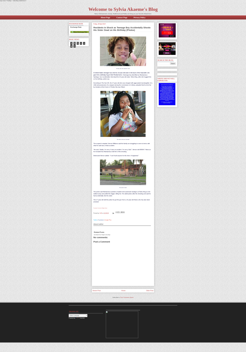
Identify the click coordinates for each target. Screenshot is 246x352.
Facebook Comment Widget (99, 208)
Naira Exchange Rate (80, 32)
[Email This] (116, 212)
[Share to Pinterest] (124, 212)
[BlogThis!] (118, 212)
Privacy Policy (139, 17)
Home (123, 290)
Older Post (149, 290)
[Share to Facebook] (122, 212)
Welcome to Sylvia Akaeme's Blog (123, 9)
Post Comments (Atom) (126, 297)
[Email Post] (113, 213)
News (106, 208)
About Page (105, 17)
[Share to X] (120, 212)
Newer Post (97, 290)
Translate (82, 318)
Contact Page (121, 17)
